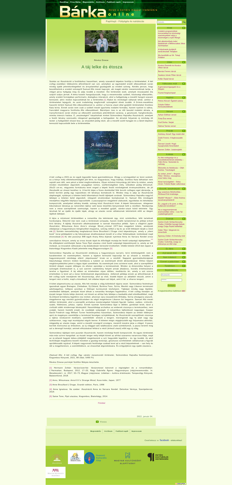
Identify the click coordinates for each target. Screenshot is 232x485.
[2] (54, 231)
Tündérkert (170, 266)
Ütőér (169, 62)
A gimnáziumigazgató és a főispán (169, 88)
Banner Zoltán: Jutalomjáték (170, 149)
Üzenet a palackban (169, 261)
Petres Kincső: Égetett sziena (170, 101)
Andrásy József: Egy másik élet (171, 134)
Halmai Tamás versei (167, 126)
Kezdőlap (64, 2)
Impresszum (128, 2)
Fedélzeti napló (114, 2)
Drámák (169, 219)
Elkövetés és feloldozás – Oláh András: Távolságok (171, 169)
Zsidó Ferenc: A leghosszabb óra (170, 139)
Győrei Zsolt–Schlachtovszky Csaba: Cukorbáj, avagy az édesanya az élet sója (170, 242)
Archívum (100, 2)
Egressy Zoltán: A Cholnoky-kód (171, 236)
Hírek (169, 28)
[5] (111, 248)
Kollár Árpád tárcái (166, 79)
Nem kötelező (169, 257)
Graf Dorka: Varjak (166, 122)
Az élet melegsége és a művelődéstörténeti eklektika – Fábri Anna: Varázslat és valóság (171, 161)
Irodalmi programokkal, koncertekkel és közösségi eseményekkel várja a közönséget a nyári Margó (169, 34)
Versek (169, 111)
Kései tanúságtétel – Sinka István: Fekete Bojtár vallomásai (171, 183)
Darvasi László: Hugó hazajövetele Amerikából (168, 145)
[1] (105, 100)
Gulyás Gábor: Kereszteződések (165, 105)
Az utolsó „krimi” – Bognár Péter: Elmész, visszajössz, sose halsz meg (169, 176)
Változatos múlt (169, 83)
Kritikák (169, 154)
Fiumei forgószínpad (166, 93)
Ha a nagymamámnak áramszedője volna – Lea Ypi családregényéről (170, 212)
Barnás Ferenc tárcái (167, 71)
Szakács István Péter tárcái (169, 75)
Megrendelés (88, 2)
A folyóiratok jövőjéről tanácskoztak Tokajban (167, 50)
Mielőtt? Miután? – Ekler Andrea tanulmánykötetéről (171, 199)
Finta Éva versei (165, 118)
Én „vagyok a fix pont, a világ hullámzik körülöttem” (170, 205)
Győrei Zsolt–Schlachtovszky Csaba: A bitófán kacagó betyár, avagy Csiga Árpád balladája (171, 224)
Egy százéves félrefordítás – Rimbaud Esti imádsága (170, 193)
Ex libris (169, 249)
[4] (50, 389)
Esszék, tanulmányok (170, 188)
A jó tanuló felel (170, 253)
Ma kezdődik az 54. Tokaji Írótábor (169, 56)
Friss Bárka (75, 2)
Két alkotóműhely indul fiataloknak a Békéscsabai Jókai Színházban (171, 43)
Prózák (169, 131)
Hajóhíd (169, 97)
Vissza (103, 422)
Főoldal (101, 403)
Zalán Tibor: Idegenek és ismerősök (168, 231)
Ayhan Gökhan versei (167, 115)
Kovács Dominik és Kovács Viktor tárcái (169, 66)
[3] (62, 237)
